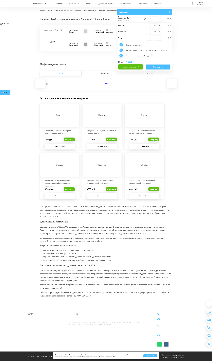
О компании (74, 4)
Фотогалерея (125, 4)
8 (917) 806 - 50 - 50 (171, 325)
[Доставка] (209, 320)
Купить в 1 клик (60, 146)
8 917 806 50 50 (200, 2)
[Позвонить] (209, 328)
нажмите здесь (111, 356)
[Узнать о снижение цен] (209, 304)
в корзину (69, 139)
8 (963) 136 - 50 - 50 (171, 327)
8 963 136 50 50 (200, 5)
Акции (89, 4)
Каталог (59, 4)
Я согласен (150, 355)
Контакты (158, 4)
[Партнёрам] (209, 344)
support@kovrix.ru (170, 319)
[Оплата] (209, 312)
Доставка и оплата (105, 4)
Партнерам (142, 4)
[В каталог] (209, 336)
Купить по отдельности (124, 20)
